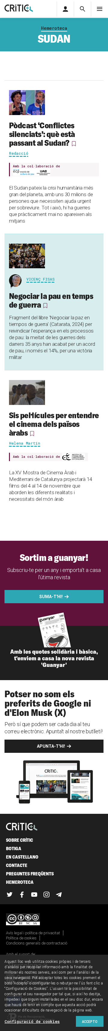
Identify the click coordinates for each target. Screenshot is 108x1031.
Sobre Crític (19, 840)
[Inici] (22, 827)
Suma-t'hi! (51, 596)
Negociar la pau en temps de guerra (51, 300)
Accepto (90, 1021)
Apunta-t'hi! (51, 746)
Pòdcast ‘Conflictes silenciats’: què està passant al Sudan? (42, 134)
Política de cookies (21, 938)
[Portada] (18, 9)
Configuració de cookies (32, 1021)
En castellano (22, 857)
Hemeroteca (54, 28)
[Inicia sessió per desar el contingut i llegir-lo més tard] (73, 144)
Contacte (16, 865)
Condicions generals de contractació (36, 943)
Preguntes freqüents (30, 874)
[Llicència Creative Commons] (54, 919)
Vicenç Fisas (40, 279)
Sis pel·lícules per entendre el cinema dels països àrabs (54, 424)
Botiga (13, 848)
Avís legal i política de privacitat (33, 933)
